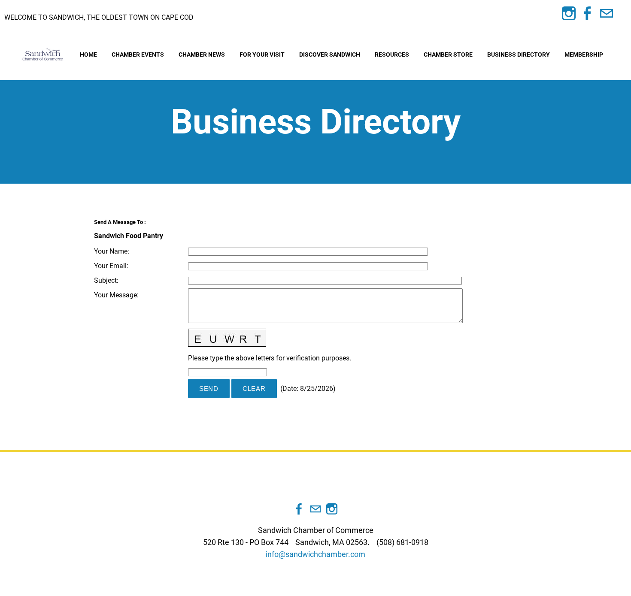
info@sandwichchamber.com (315, 554)
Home (88, 54)
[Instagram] (569, 13)
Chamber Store (448, 54)
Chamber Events (138, 54)
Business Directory (518, 54)
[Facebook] (588, 13)
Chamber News (202, 54)
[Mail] (606, 13)
